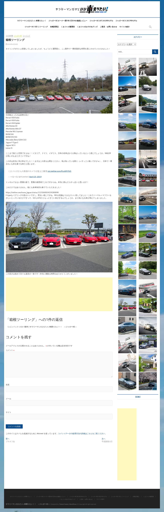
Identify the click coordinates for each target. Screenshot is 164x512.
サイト (8, 412)
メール (8, 399)
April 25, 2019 (35, 176)
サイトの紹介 (124, 27)
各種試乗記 (54, 27)
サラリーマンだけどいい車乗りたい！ (31, 21)
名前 (7, 384)
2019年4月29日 (12, 44)
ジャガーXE (18, 36)
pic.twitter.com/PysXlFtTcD (59, 171)
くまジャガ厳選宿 (68, 27)
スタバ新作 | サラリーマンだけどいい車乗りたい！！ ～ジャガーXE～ (48, 327)
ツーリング (26, 36)
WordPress (72, 504)
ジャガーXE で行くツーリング (36, 27)
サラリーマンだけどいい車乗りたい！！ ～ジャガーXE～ (28, 504)
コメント (10, 350)
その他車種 (9, 36)
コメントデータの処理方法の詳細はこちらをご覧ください (81, 433)
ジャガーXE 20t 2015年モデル (101, 21)
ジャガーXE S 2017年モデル (126, 21)
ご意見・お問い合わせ (108, 27)
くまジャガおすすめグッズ (87, 27)
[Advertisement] (59, 294)
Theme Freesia (63, 504)
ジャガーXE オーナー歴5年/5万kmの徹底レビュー (68, 21)
